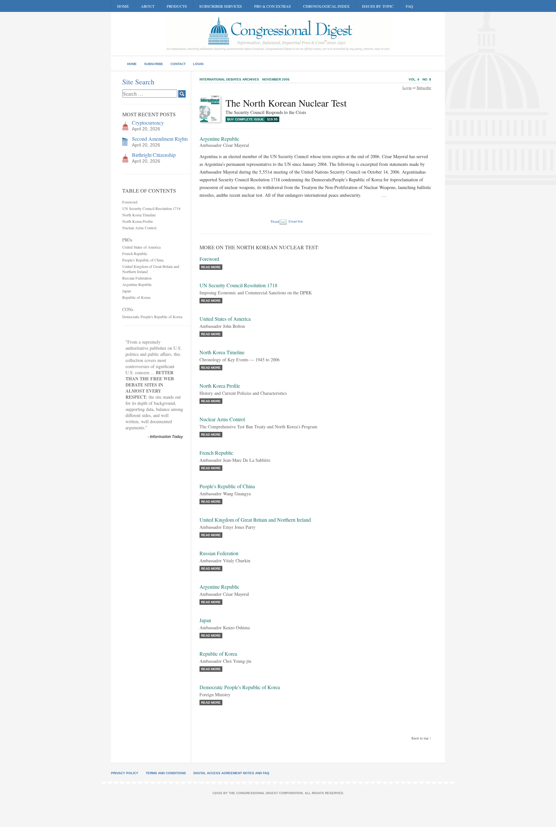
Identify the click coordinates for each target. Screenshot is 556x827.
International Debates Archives (229, 79)
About (147, 6)
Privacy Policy (124, 773)
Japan (126, 290)
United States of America (141, 247)
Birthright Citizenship (154, 154)
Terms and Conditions (166, 773)
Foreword (129, 201)
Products (177, 6)
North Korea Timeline (139, 214)
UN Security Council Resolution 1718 (151, 208)
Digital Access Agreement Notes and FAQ (231, 773)
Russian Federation (137, 277)
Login (198, 64)
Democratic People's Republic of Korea (152, 316)
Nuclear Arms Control (139, 227)
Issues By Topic (378, 6)
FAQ (409, 6)
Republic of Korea (136, 297)
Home (123, 6)
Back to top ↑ (421, 738)
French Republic (134, 253)
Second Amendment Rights (160, 138)
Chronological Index (326, 6)
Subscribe (153, 64)
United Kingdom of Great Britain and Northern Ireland (255, 519)
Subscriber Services (220, 6)
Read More (211, 267)
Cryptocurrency (148, 122)
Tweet (274, 221)
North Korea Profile (137, 221)
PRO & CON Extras (272, 6)
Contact (178, 64)
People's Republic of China (142, 259)
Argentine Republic (137, 284)
